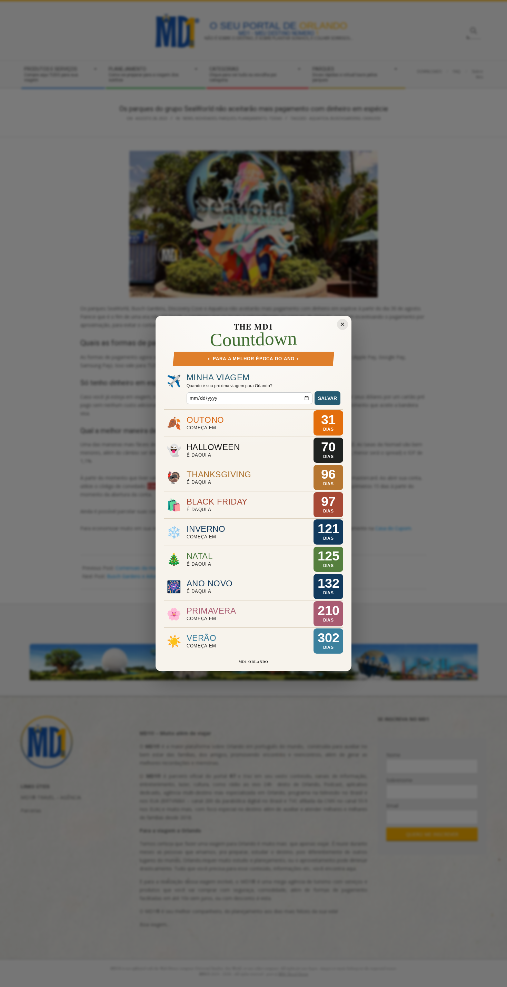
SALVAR (327, 398)
